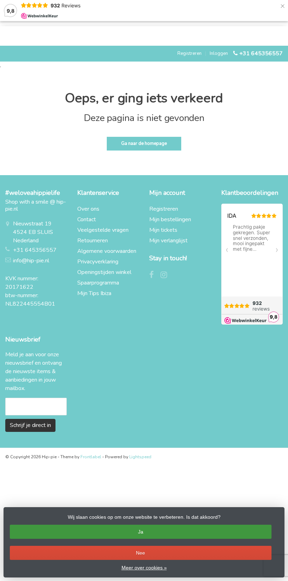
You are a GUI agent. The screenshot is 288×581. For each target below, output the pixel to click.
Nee (140, 553)
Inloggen (219, 53)
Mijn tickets (163, 230)
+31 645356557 (261, 53)
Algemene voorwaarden (106, 251)
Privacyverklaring (97, 262)
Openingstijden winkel (104, 272)
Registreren (189, 53)
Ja (140, 532)
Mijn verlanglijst (168, 240)
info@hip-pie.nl (31, 260)
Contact (86, 219)
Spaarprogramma (98, 283)
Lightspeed (140, 457)
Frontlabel (90, 457)
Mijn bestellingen (170, 219)
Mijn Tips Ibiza (94, 293)
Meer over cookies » (144, 567)
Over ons (88, 209)
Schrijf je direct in (30, 425)
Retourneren (92, 240)
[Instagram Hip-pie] (166, 276)
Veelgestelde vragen (103, 230)
